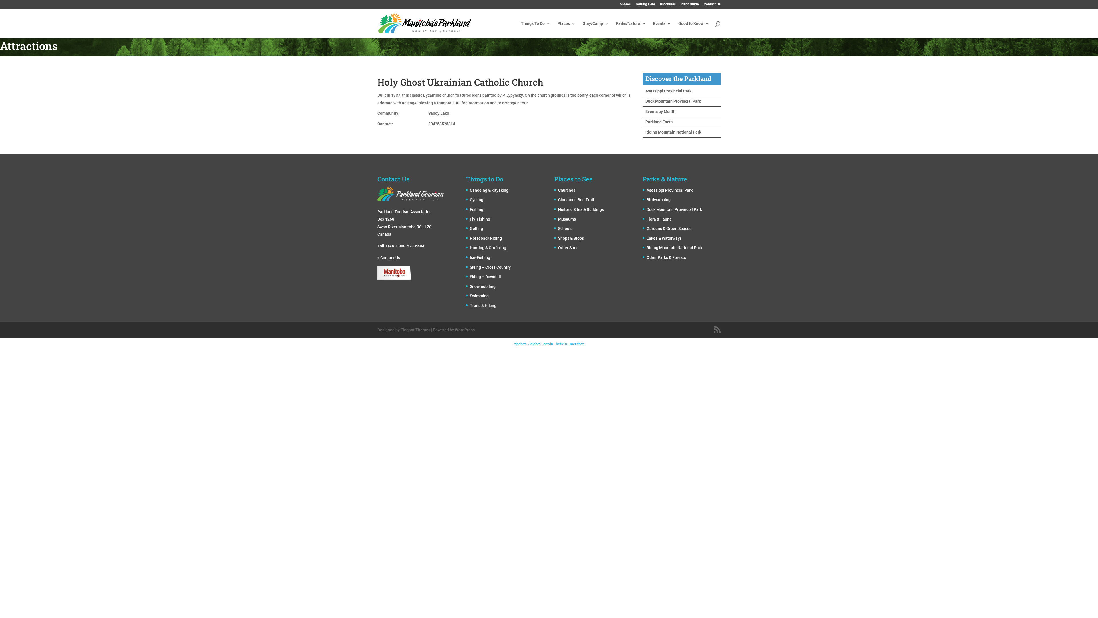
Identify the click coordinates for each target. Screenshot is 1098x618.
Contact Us (712, 4)
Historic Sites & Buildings (581, 209)
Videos (625, 4)
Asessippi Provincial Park (668, 91)
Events (659, 23)
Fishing (476, 209)
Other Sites (568, 247)
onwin (548, 344)
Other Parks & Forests (666, 257)
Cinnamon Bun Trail (576, 199)
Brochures (668, 4)
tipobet (520, 344)
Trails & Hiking (483, 305)
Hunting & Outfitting (488, 247)
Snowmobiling (483, 286)
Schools (565, 228)
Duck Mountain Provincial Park (673, 101)
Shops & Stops (571, 238)
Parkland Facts (659, 122)
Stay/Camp (593, 23)
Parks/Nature (628, 23)
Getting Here (645, 4)
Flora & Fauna (659, 219)
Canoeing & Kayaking (489, 190)
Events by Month (660, 111)
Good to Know (690, 23)
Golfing (476, 228)
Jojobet (534, 344)
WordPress (465, 330)
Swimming (479, 296)
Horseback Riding (486, 238)
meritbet (577, 344)
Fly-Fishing (480, 219)
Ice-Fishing (480, 257)
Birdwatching (659, 199)
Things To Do (533, 23)
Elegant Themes (415, 330)
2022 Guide (690, 4)
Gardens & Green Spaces (669, 228)
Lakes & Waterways (664, 238)
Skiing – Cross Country (490, 267)
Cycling (476, 199)
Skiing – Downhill (485, 276)
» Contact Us (388, 257)
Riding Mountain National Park (673, 132)
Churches (566, 190)
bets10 (561, 344)
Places (564, 23)
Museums (567, 219)
